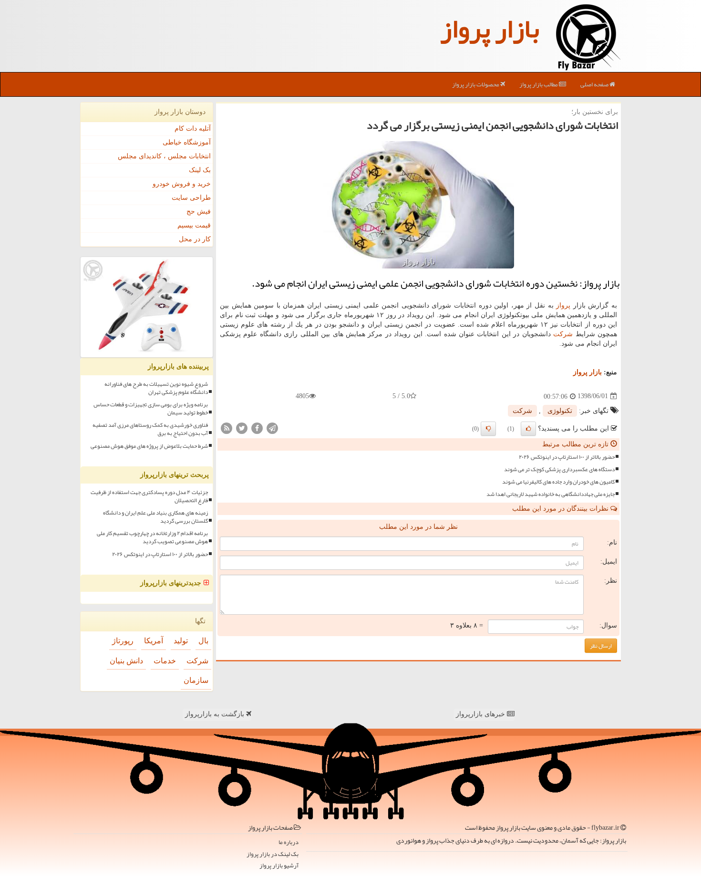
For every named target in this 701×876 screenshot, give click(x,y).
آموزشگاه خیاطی (187, 142)
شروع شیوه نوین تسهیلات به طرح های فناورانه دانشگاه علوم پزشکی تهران (156, 388)
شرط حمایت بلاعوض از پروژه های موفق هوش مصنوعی (149, 446)
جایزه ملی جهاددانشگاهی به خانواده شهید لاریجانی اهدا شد (550, 494)
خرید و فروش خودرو (182, 183)
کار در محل (195, 239)
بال (203, 641)
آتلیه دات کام (193, 128)
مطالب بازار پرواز (539, 84)
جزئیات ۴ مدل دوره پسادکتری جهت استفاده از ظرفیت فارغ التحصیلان (149, 496)
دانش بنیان (126, 661)
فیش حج (198, 211)
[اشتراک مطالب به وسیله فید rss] (226, 427)
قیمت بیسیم (194, 225)
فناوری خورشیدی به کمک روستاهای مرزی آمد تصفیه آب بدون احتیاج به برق (150, 429)
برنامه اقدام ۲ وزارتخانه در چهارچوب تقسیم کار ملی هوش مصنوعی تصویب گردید (152, 537)
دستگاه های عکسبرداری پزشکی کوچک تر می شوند (559, 469)
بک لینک (200, 170)
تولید (181, 641)
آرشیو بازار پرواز (279, 865)
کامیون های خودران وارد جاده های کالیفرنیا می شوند (558, 481)
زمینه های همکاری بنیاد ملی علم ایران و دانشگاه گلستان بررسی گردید (155, 516)
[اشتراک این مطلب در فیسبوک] (257, 427)
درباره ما (288, 842)
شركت (563, 334)
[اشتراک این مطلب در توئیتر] (241, 427)
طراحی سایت (191, 197)
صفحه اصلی (594, 84)
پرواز (563, 305)
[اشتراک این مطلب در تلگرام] (272, 427)
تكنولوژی (559, 410)
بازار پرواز (489, 28)
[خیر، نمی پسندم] (488, 429)
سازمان (196, 680)
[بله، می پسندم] (528, 429)
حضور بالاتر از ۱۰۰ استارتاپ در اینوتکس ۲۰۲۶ (567, 457)
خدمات (165, 661)
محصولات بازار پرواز (476, 84)
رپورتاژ (123, 641)
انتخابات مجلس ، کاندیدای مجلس (164, 156)
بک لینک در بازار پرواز (273, 854)
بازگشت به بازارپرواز (215, 714)
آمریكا (153, 641)
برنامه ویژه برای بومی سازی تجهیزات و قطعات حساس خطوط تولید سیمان (150, 408)
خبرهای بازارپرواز (481, 714)
